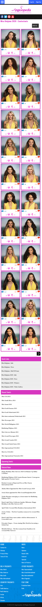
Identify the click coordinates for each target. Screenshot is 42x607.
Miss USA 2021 (6, 396)
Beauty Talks (25, 553)
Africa (2, 597)
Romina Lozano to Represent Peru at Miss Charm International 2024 (17, 483)
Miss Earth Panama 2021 (9, 408)
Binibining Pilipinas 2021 (9, 428)
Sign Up (38, 2)
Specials (24, 559)
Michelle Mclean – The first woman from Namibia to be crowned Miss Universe (18, 529)
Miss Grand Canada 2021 (9, 440)
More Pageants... (26, 578)
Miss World (3, 569)
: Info (7, 363)
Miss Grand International (28, 572)
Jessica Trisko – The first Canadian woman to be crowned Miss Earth (21, 512)
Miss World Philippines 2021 (10, 424)
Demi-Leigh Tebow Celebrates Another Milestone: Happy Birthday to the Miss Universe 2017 (19, 503)
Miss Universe (4, 572)
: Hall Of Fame (10, 371)
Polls (23, 588)
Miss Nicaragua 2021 (8, 420)
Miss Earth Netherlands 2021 (10, 412)
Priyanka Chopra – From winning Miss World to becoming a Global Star (20, 524)
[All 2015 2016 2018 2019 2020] (35, 25)
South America (4, 588)
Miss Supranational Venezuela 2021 (12, 456)
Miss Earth (3, 575)
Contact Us (3, 547)
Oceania (2, 600)
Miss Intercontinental (27, 575)
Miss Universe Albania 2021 (10, 432)
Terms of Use (4, 556)
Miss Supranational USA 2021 (11, 448)
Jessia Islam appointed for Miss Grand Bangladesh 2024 (19, 492)
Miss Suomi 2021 (7, 404)
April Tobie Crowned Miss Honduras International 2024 (19, 508)
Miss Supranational (27, 569)
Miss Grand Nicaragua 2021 (10, 436)
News (23, 544)
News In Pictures (26, 562)
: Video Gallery (12, 387)
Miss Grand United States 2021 (11, 444)
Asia (1, 585)
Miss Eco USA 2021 (7, 452)
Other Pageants (27, 566)
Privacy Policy (4, 553)
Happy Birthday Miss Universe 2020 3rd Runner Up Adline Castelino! (19, 472)
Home (2, 544)
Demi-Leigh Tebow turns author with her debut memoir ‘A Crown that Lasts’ (19, 518)
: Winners (10, 383)
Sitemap (2, 550)
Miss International (5, 578)
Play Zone (25, 582)
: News (7, 367)
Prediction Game (26, 585)
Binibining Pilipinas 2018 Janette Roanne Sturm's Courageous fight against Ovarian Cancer (21, 478)
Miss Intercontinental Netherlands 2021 (14, 416)
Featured (24, 556)
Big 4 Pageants (5, 566)
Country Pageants (7, 582)
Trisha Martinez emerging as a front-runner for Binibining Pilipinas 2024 (19, 497)
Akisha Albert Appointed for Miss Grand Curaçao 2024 (18, 488)
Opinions (24, 550)
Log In (32, 2)
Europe (2, 594)
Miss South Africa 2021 (9, 400)
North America (4, 591)
